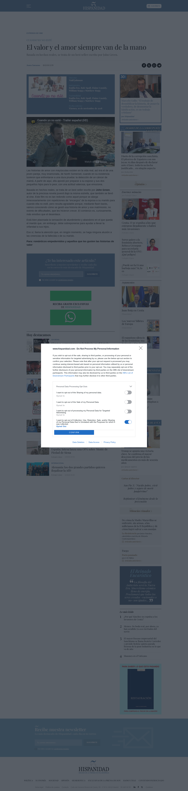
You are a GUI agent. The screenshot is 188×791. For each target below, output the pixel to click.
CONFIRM (74, 432)
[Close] (141, 349)
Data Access (94, 442)
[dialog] (94, 395)
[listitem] (94, 386)
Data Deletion (78, 442)
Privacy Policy (110, 442)
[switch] (128, 392)
